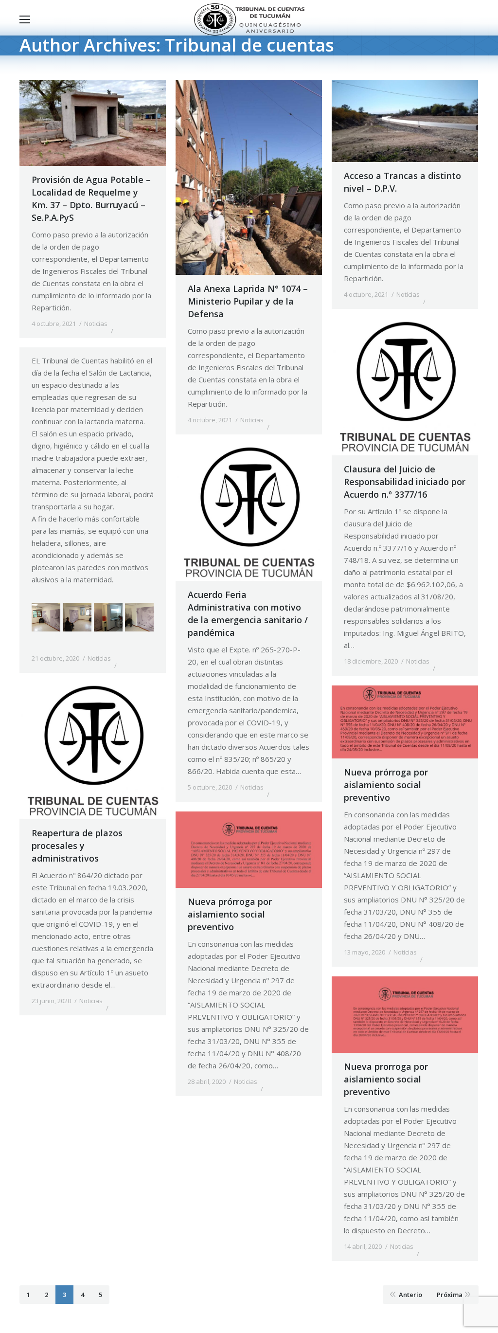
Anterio (410, 1294)
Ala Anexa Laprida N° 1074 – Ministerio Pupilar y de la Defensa (248, 301)
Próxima (449, 1294)
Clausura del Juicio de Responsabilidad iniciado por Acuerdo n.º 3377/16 (404, 481)
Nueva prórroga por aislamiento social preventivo (386, 784)
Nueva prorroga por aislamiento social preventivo (386, 1079)
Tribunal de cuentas (249, 45)
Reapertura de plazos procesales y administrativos (77, 845)
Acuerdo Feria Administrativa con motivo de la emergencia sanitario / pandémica (248, 613)
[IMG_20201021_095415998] (46, 617)
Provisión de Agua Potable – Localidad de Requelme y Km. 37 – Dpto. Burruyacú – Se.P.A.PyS (91, 198)
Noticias (95, 323)
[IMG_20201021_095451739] (77, 617)
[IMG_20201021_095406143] (139, 617)
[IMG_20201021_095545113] (108, 617)
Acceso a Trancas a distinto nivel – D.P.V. (402, 182)
